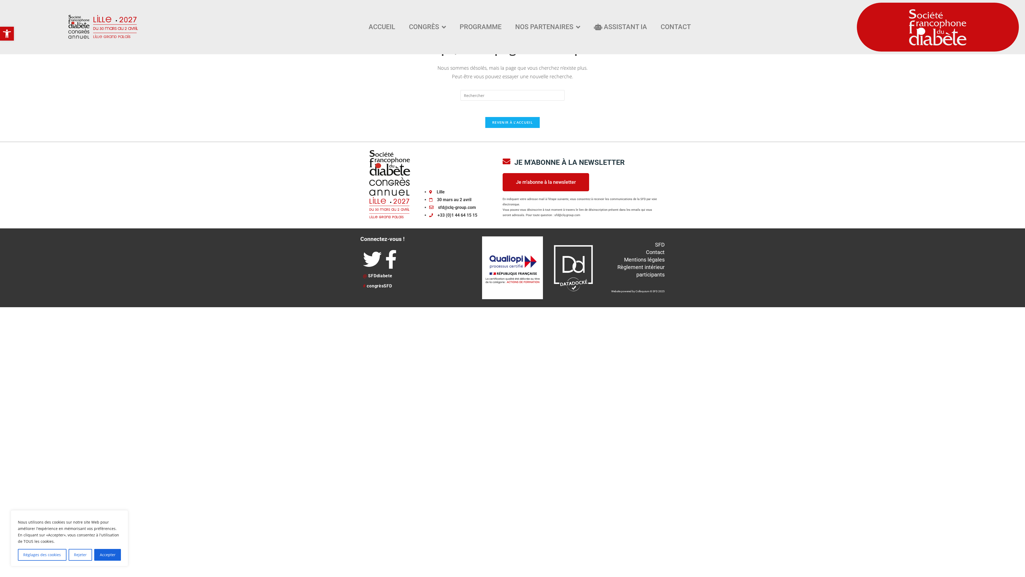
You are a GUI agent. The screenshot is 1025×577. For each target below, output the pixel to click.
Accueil (382, 27)
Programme (481, 27)
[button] (7, 34)
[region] (69, 538)
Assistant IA (624, 27)
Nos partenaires (544, 27)
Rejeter (80, 554)
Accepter (108, 554)
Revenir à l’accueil (512, 122)
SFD (660, 244)
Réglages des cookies (42, 554)
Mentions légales (644, 259)
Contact (676, 27)
